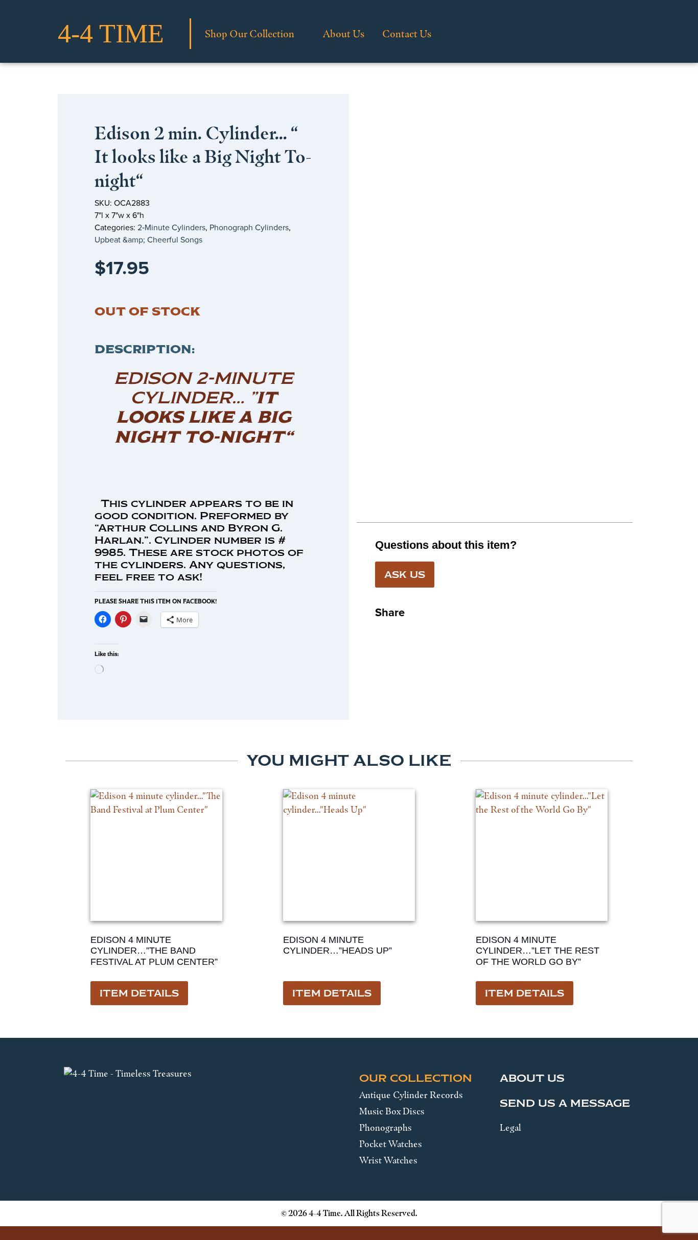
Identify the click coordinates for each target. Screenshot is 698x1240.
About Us (343, 34)
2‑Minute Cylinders (171, 227)
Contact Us (406, 34)
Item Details (139, 993)
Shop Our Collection (249, 34)
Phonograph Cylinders (249, 227)
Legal (510, 1127)
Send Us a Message (565, 1103)
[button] (383, 632)
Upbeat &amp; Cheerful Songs (148, 240)
